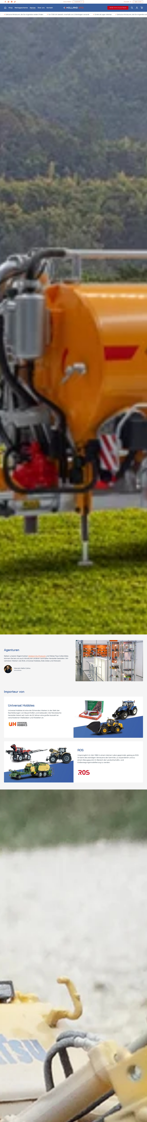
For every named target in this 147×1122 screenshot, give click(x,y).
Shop (10, 8)
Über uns (41, 8)
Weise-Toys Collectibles (117, 7)
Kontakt (50, 8)
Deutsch (126, 2)
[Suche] (132, 8)
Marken (33, 8)
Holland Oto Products (37, 656)
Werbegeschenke (21, 8)
